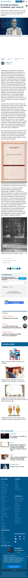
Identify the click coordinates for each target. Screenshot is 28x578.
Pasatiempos (18, 518)
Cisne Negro (4, 543)
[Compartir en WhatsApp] (13, 269)
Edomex (17, 481)
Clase (2, 532)
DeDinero (17, 513)
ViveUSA (17, 515)
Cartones (3, 504)
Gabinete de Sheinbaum (4, 492)
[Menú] (26, 1)
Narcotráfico (4, 501)
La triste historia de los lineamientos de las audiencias (11, 326)
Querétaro (17, 487)
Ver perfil (8, 63)
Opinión (5, 313)
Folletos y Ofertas (19, 499)
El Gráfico (17, 510)
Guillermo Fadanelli (7, 316)
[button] (18, 1)
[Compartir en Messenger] (15, 269)
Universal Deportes (5, 508)
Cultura (2, 511)
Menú (2, 521)
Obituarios (17, 504)
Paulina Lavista (3, 59)
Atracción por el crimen (10, 318)
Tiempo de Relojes (5, 542)
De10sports (17, 511)
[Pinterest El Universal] (24, 539)
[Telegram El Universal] (15, 536)
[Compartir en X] (10, 269)
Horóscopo (17, 520)
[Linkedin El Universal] (15, 541)
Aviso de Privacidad (15, 561)
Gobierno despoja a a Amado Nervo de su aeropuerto (11, 334)
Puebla (16, 484)
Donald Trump (4, 496)
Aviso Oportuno (18, 501)
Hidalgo (16, 486)
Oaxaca (16, 482)
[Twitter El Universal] (24, 536)
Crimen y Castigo (7, 332)
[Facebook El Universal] (19, 536)
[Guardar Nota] (20, 269)
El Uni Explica (4, 489)
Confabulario (4, 513)
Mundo (2, 494)
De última (3, 523)
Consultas (3, 528)
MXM (2, 518)
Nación (2, 481)
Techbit (2, 519)
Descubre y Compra (19, 498)
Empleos (17, 503)
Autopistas (3, 526)
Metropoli (3, 497)
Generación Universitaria (18, 507)
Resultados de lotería (18, 522)
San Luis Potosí (18, 489)
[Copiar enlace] (17, 269)
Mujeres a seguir (5, 484)
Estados (3, 499)
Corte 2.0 (3, 482)
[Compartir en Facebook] (8, 269)
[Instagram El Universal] (20, 539)
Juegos (16, 516)
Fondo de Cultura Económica (9, 260)
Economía (3, 506)
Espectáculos (4, 509)
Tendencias (3, 514)
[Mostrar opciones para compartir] (27, 6)
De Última (3, 537)
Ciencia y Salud (4, 516)
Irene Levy (5, 324)
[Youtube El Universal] (16, 539)
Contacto (14, 570)
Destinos (3, 525)
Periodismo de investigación (4, 487)
